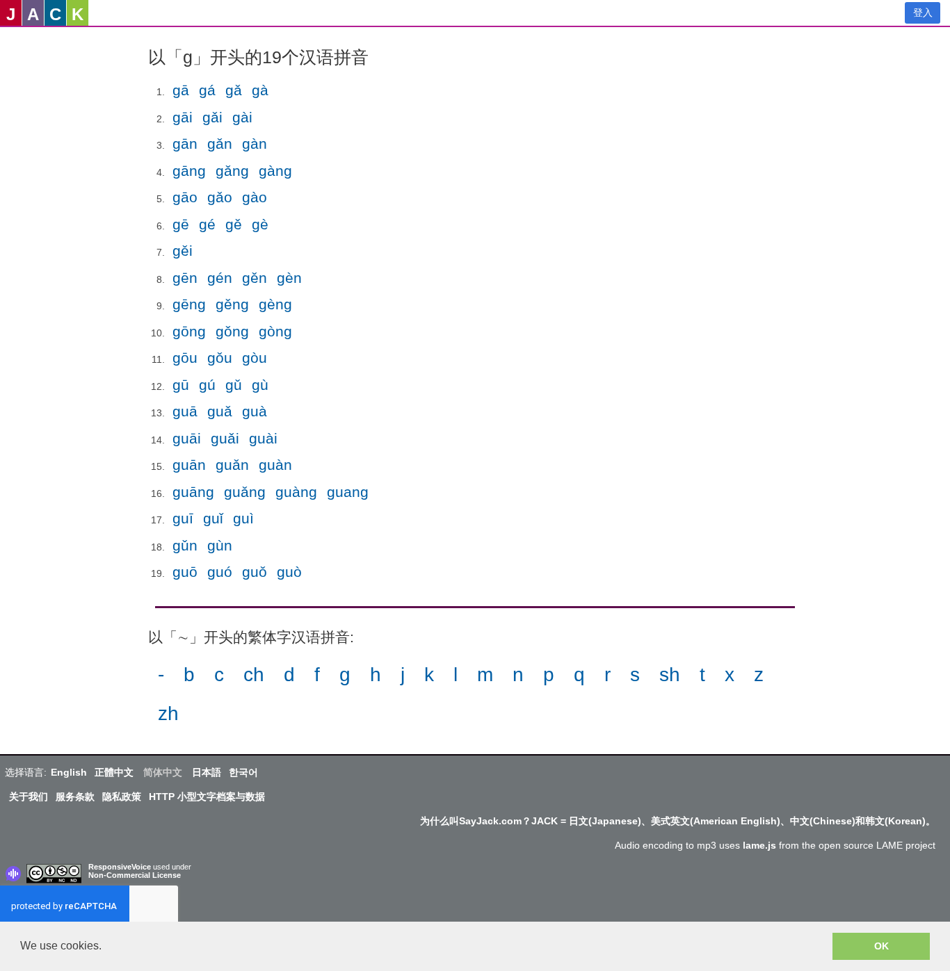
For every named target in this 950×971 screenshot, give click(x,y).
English (69, 772)
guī (182, 518)
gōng (189, 331)
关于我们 (28, 796)
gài (242, 117)
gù (260, 385)
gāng (189, 171)
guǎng (245, 492)
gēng (189, 304)
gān (185, 144)
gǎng (232, 171)
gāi (182, 117)
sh (669, 674)
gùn (219, 545)
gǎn (219, 144)
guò (289, 572)
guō (185, 572)
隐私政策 (121, 796)
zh (168, 713)
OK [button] (881, 946)
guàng (296, 492)
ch (253, 674)
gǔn (185, 545)
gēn (185, 278)
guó (219, 572)
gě (233, 224)
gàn (254, 144)
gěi (182, 251)
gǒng (232, 331)
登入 (923, 12)
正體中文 (114, 772)
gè (260, 224)
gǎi (212, 117)
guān (189, 465)
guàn (275, 465)
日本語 (206, 772)
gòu (254, 358)
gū (180, 385)
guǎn (232, 465)
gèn (289, 278)
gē (180, 224)
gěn (254, 278)
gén (219, 278)
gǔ (233, 385)
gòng (275, 331)
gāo (185, 197)
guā (185, 411)
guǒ (254, 572)
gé (207, 224)
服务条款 (75, 796)
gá (207, 90)
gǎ (233, 90)
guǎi (225, 438)
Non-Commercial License (134, 875)
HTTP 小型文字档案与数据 (207, 796)
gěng (232, 304)
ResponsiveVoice (119, 867)
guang (348, 492)
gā (180, 90)
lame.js (759, 845)
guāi (186, 438)
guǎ (219, 411)
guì (243, 518)
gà (260, 90)
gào (254, 197)
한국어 (243, 772)
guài (263, 438)
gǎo (219, 197)
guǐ (213, 518)
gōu (185, 358)
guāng (193, 492)
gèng (275, 304)
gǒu (219, 358)
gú (207, 385)
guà (254, 411)
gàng (275, 171)
